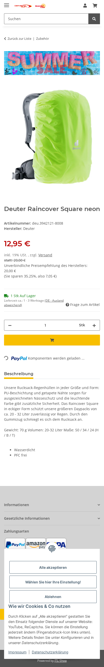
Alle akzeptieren (53, 567)
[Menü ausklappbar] (6, 3)
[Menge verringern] (9, 325)
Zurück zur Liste (19, 38)
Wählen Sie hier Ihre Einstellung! (53, 582)
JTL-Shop (61, 660)
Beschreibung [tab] (18, 373)
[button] (85, 6)
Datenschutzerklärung (50, 652)
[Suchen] (94, 18)
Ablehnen (53, 596)
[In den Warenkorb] (8, 86)
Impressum (17, 652)
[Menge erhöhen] (94, 325)
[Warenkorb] (95, 6)
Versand (45, 255)
